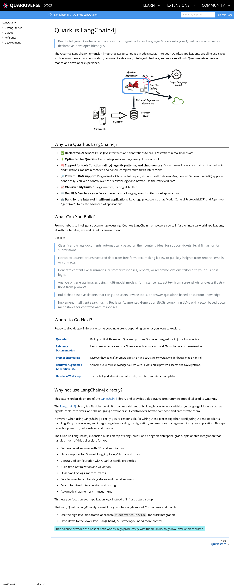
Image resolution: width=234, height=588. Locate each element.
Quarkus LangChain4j (85, 14)
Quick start (218, 544)
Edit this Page (224, 14)
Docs (48, 5)
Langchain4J (68, 406)
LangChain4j (9, 22)
